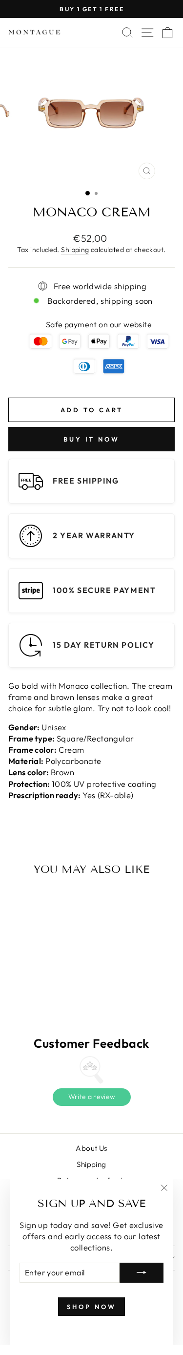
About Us (91, 1148)
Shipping (75, 249)
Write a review (91, 1096)
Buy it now (91, 439)
